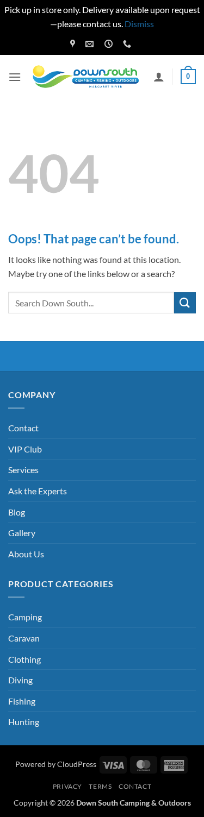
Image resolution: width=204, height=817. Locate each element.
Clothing (24, 659)
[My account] (158, 77)
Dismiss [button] (139, 23)
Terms (100, 786)
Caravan (24, 638)
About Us (26, 554)
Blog (16, 512)
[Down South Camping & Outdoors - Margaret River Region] (87, 77)
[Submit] (185, 302)
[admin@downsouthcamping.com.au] (90, 44)
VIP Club (25, 449)
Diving (20, 680)
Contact (23, 428)
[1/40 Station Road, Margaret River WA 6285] (74, 44)
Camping (25, 617)
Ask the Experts (37, 491)
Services (23, 469)
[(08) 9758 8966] (128, 44)
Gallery (21, 532)
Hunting (23, 722)
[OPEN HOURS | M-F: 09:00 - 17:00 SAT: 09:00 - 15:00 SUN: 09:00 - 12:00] (109, 44)
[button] (14, 77)
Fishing (21, 701)
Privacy (67, 786)
